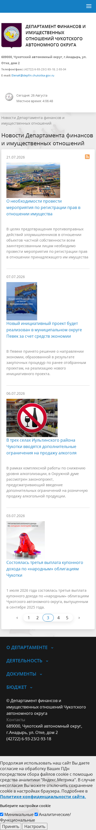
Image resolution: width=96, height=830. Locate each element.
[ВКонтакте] (10, 745)
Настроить (34, 826)
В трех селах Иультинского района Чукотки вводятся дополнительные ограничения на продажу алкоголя (41, 446)
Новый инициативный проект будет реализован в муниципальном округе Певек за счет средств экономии (44, 330)
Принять (10, 826)
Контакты (15, 719)
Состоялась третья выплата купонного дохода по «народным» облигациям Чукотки (44, 569)
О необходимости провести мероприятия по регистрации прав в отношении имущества (43, 207)
